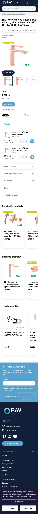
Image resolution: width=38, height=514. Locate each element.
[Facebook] (4, 436)
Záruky (4, 470)
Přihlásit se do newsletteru (12, 396)
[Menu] (35, 2)
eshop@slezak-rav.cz (13, 426)
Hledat (33, 8)
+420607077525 (11, 430)
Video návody (6, 467)
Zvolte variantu (8, 104)
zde (29, 496)
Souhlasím (28, 508)
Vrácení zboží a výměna (10, 486)
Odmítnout (10, 508)
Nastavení (19, 501)
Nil (6, 37)
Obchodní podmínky (8, 479)
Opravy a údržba (7, 464)
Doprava (5, 483)
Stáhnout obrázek (8, 72)
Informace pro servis (9, 460)
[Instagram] (9, 436)
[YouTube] (15, 436)
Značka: (7, 35)
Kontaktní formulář (12, 443)
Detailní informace (8, 109)
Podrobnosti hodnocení (29, 30)
